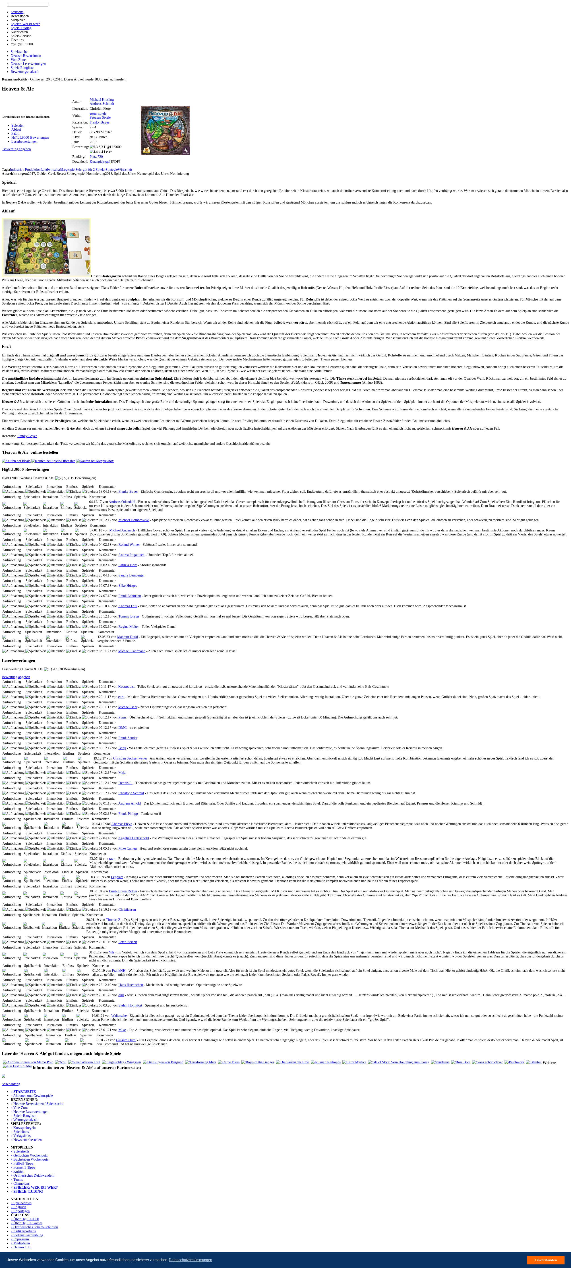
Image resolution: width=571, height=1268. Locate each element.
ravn (112, 858)
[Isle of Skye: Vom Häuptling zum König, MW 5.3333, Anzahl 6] (398, 1062)
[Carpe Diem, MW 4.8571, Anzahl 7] (229, 1062)
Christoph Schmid (131, 793)
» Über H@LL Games (26, 1223)
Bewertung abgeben (16, 149)
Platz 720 (96, 156)
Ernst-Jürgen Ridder (123, 891)
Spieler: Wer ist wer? (25, 24)
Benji (122, 748)
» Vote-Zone (19, 1108)
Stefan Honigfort (130, 1005)
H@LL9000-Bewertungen (30, 137)
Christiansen (127, 909)
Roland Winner (129, 544)
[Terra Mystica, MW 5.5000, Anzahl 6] (354, 1062)
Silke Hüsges (127, 585)
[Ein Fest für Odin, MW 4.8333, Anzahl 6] (17, 1066)
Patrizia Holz (127, 565)
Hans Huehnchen (130, 985)
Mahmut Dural (127, 637)
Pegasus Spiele (100, 117)
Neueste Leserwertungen (28, 64)
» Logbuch (18, 1207)
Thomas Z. (113, 920)
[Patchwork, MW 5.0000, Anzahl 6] (514, 1062)
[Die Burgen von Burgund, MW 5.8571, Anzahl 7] (163, 1062)
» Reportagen (20, 1211)
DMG (122, 727)
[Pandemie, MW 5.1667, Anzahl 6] (440, 1062)
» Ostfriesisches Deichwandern (32, 1175)
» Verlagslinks (21, 1136)
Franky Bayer (99, 122)
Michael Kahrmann (131, 651)
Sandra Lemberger (131, 575)
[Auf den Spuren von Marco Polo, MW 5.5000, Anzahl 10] (28, 1062)
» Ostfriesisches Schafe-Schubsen (34, 1227)
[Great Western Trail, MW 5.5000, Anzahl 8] (84, 1062)
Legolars (117, 877)
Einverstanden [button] (546, 1260)
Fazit (14, 133)
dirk (121, 995)
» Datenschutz (21, 1247)
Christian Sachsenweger (130, 758)
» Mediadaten (20, 1243)
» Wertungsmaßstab (24, 1120)
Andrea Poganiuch (131, 555)
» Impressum (20, 1239)
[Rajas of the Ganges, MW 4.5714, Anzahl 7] (257, 1062)
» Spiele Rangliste (23, 1116)
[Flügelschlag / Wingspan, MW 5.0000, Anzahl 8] (121, 1062)
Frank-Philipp (128, 813)
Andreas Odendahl (122, 502)
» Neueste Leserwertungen (29, 1112)
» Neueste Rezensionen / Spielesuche (37, 1103)
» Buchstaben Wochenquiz (29, 1159)
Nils (111, 952)
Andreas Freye (121, 824)
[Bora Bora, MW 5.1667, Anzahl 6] (460, 1062)
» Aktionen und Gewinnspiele (32, 1095)
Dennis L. (125, 783)
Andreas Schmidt (102, 103)
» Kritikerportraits (23, 1231)
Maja (122, 772)
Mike (122, 1030)
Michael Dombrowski (133, 520)
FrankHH (119, 970)
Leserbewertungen (24, 141)
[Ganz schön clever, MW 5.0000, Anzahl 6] (487, 1062)
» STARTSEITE (23, 1091)
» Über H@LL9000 (25, 1219)
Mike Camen (127, 848)
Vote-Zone (18, 60)
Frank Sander (127, 738)
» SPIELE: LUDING (27, 1191)
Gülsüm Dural (126, 1040)
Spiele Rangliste (22, 68)
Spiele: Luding (21, 28)
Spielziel (17, 125)
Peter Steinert (127, 942)
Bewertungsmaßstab (25, 72)
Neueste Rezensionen (26, 56)
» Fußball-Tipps (22, 1163)
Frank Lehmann (129, 596)
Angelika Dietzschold (133, 838)
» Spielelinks (20, 1132)
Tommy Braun (128, 616)
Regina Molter (128, 626)
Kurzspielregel (100, 161)
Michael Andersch (122, 530)
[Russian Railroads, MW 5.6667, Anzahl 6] (326, 1062)
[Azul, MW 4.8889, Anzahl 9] (60, 1062)
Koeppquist (126, 686)
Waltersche (119, 1015)
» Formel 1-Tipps (23, 1167)
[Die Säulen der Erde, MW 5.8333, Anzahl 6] (292, 1062)
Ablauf (16, 129)
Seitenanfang (11, 1084)
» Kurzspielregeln (23, 1128)
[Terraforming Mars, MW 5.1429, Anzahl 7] (200, 1062)
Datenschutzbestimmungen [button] (190, 1260)
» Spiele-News (21, 1203)
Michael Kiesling (102, 99)
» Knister (17, 1171)
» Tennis (17, 1179)
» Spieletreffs (20, 1151)
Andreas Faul (127, 606)
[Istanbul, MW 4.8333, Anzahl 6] (534, 1062)
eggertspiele (98, 113)
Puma (122, 717)
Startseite (17, 12)
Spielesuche (19, 52)
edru (121, 697)
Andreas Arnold (129, 803)
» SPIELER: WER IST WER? (34, 1187)
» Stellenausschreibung (27, 1235)
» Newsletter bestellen (26, 1140)
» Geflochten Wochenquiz (29, 1155)
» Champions (20, 1183)
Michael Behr (127, 707)
